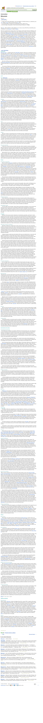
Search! (34, 9)
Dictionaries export (3, 685)
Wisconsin (3, 638)
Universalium (9, 11)
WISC (3, 634)
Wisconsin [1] (3, 666)
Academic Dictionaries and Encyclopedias (15, 7)
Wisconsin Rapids (32, 634)
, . (21, 358)
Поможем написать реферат (10, 632)
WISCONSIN (3, 640)
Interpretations (15, 11)
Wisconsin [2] (3, 657)
